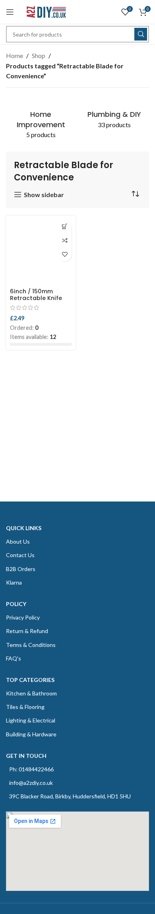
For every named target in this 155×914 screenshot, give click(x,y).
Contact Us (20, 555)
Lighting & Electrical (30, 720)
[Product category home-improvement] (41, 120)
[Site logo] (46, 11)
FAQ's (13, 658)
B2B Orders (20, 568)
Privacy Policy (23, 617)
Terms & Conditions (31, 644)
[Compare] (65, 241)
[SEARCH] (140, 34)
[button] (65, 227)
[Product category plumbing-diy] (114, 115)
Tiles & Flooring (25, 706)
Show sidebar (44, 194)
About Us (18, 541)
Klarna (14, 582)
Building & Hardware (31, 734)
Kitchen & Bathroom (31, 693)
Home (14, 55)
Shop (38, 55)
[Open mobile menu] (10, 12)
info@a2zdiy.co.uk (31, 782)
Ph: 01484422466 (31, 769)
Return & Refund (27, 630)
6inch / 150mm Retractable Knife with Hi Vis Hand (36, 298)
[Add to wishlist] (65, 254)
